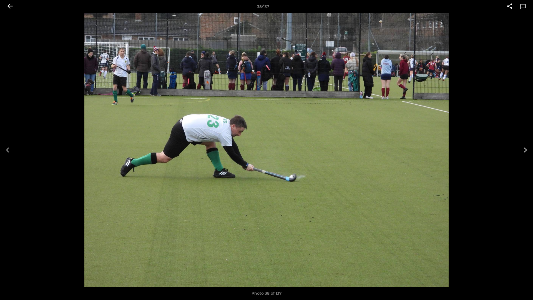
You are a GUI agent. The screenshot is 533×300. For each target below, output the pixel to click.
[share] (509, 7)
